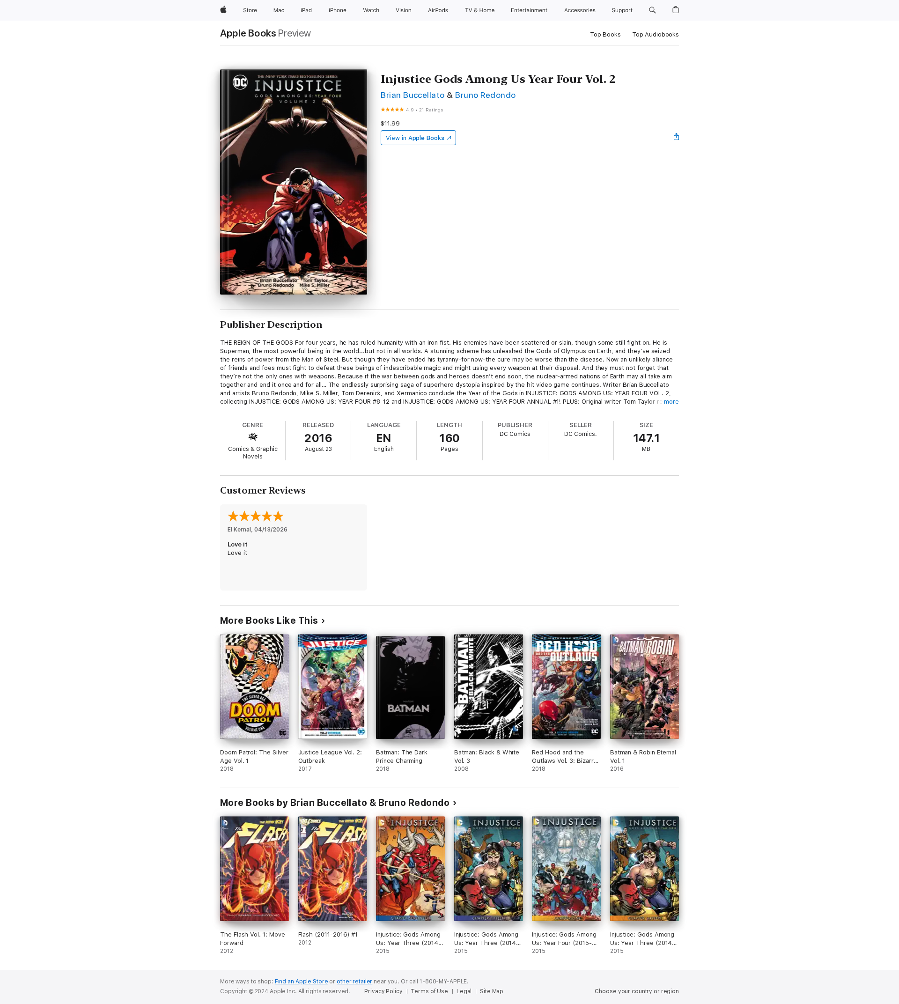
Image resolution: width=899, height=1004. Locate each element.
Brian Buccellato (413, 95)
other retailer (354, 981)
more (671, 401)
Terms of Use (429, 991)
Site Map (491, 991)
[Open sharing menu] (676, 137)
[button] (652, 10)
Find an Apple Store (301, 981)
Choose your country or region (637, 991)
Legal (464, 991)
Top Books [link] (605, 34)
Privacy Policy (383, 991)
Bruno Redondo (485, 95)
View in (415, 137)
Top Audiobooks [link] (655, 34)
